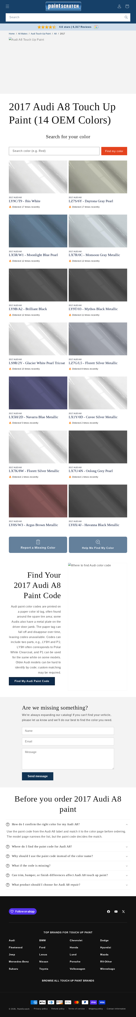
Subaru (13, 968)
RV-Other (106, 961)
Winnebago (107, 968)
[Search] (126, 17)
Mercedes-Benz (19, 961)
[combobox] (68, 17)
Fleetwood (15, 947)
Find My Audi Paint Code (32, 681)
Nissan (43, 961)
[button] (7, 6)
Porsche (75, 961)
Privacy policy (41, 1009)
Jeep (12, 954)
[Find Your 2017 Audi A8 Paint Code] (97, 627)
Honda (74, 947)
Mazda (104, 954)
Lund (73, 954)
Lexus (43, 954)
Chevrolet (76, 940)
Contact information (116, 1009)
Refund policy (58, 1009)
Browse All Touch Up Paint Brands (68, 980)
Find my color (114, 151)
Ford (42, 947)
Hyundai (105, 947)
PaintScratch (23, 1009)
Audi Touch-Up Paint (41, 33)
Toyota (43, 968)
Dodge (104, 940)
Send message (38, 776)
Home (12, 33)
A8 (55, 33)
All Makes (22, 33)
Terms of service (76, 1009)
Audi (12, 940)
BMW (42, 940)
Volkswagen (77, 968)
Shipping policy (96, 1009)
